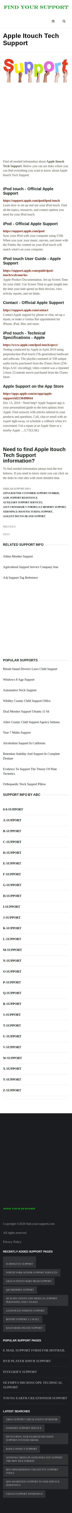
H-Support (12, 896)
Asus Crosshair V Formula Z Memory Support (34, 507)
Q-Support (12, 993)
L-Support (12, 939)
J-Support (12, 917)
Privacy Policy (12, 1242)
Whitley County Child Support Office (27, 701)
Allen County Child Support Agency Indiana (31, 722)
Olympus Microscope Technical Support (32, 1385)
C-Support (12, 842)
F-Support (12, 874)
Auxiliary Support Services (22, 502)
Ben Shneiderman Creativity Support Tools (32, 1471)
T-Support (12, 1025)
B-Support (12, 831)
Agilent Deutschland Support (24, 516)
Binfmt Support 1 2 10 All (22, 1319)
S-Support (12, 1014)
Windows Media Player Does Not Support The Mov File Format (34, 1459)
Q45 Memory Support (20, 1289)
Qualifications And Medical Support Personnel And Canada (31, 1300)
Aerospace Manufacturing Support (27, 511)
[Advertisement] (36, 123)
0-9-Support (13, 809)
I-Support (11, 906)
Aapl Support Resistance (20, 497)
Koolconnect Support (21, 1449)
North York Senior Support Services (31, 1272)
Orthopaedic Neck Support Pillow (24, 784)
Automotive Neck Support (19, 690)
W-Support (12, 1058)
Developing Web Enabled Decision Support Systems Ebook (30, 1438)
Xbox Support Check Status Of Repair (32, 1419)
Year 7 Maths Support (17, 732)
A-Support (12, 820)
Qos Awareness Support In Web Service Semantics (33, 1483)
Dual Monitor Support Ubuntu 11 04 (26, 711)
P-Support (12, 982)
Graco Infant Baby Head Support (29, 1281)
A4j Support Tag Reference (20, 577)
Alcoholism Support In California (24, 743)
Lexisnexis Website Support (25, 1310)
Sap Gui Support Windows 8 (24, 1494)
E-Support (12, 863)
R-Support (12, 1004)
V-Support (12, 1047)
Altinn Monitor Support (18, 556)
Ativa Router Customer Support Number (31, 493)
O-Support (12, 971)
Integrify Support (20, 1372)
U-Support (12, 1036)
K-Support (12, 928)
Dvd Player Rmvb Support (27, 1361)
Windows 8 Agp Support (18, 679)
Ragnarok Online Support (24, 1328)
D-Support (12, 852)
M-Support (12, 950)
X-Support (12, 1068)
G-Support (12, 885)
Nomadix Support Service (24, 1428)
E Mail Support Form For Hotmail (34, 1350)
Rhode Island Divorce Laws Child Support (30, 669)
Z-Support (12, 1090)
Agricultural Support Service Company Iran (30, 567)
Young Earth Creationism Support (35, 1398)
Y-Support (12, 1079)
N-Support (12, 960)
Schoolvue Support (19, 1264)
